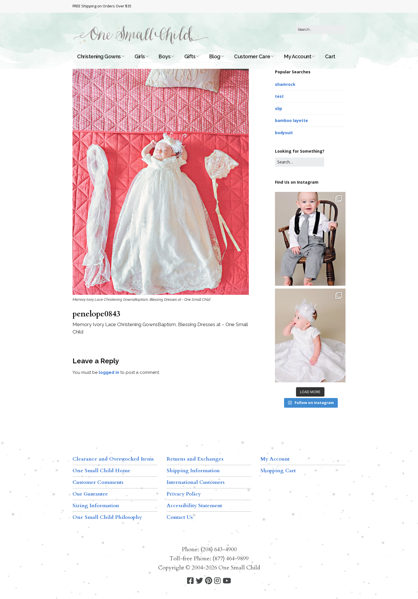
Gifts (190, 56)
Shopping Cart (278, 470)
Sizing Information (96, 505)
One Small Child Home (102, 470)
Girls (139, 56)
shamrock (285, 84)
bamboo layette (291, 120)
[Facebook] (190, 580)
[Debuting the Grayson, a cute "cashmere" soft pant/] (310, 239)
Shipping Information (193, 470)
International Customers (196, 482)
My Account (297, 56)
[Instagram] (217, 580)
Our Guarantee (90, 494)
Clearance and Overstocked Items (113, 459)
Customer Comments (98, 482)
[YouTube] (227, 580)
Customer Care (252, 56)
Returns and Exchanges (195, 459)
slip (278, 108)
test (279, 96)
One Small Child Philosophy (107, 517)
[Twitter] (199, 580)
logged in (109, 372)
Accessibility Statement (194, 505)
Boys (164, 56)
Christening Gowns (99, 56)
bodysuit (284, 132)
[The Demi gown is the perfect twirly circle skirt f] (310, 335)
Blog (214, 56)
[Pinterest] (208, 580)
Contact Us (180, 517)
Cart (330, 56)
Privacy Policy (184, 494)
